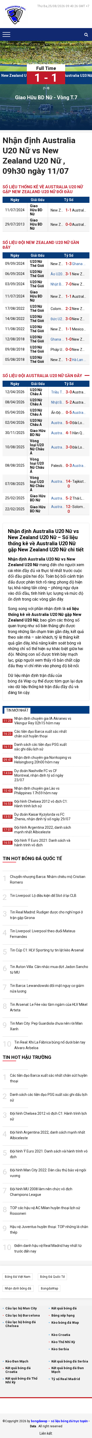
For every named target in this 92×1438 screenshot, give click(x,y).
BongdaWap (49, 1288)
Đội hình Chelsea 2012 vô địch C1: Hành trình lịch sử (41, 803)
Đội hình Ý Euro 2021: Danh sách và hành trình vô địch (42, 842)
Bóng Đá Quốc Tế (52, 1277)
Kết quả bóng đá (64, 1308)
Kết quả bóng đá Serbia (69, 1361)
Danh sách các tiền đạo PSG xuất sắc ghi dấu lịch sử (40, 746)
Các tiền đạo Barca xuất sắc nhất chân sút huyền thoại (40, 733)
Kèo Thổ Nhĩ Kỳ (63, 1342)
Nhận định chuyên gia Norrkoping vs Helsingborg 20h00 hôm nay (42, 759)
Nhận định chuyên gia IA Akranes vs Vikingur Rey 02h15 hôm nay (42, 720)
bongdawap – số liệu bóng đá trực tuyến (59, 1421)
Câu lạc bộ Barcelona (22, 1315)
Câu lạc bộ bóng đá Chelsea (20, 1324)
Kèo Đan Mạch (16, 1361)
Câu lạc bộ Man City (21, 1308)
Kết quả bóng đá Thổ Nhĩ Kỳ (21, 1380)
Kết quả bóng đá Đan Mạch (67, 1370)
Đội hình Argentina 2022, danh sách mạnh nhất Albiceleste (42, 829)
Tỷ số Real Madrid (65, 1379)
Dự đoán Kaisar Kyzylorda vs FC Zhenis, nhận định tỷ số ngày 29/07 (42, 816)
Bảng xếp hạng (63, 1315)
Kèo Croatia (60, 1335)
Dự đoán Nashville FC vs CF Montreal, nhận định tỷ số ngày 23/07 (38, 775)
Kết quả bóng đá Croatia (18, 1370)
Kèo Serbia (60, 1349)
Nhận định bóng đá (18, 1288)
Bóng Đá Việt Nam (17, 1277)
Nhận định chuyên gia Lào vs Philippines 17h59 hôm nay (37, 790)
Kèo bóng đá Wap (65, 1322)
